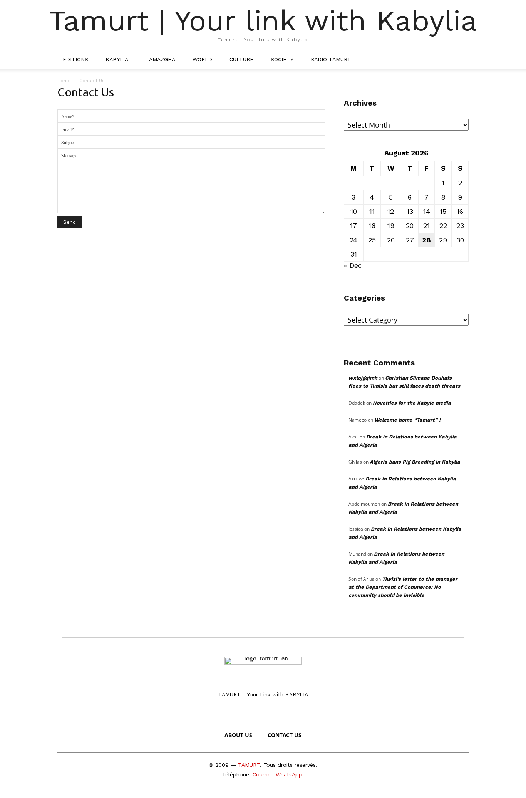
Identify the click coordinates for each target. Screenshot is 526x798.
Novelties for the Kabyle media (412, 403)
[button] (459, 59)
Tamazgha (160, 59)
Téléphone (235, 774)
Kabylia (117, 59)
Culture (241, 59)
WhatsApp (289, 774)
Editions (75, 59)
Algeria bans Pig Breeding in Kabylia (415, 462)
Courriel (262, 774)
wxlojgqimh (362, 378)
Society (282, 59)
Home (64, 80)
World (202, 59)
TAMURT (249, 765)
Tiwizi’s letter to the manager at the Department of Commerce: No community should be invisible (402, 587)
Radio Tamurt (331, 59)
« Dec (353, 265)
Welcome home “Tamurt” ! (407, 420)
